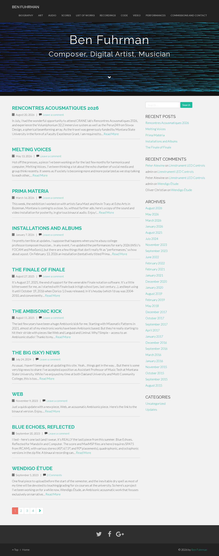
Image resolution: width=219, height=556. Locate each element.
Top (16, 549)
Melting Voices (31, 149)
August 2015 (153, 385)
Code (124, 15)
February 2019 (155, 300)
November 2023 (156, 245)
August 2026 (153, 208)
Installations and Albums (47, 228)
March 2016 (153, 355)
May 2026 (152, 214)
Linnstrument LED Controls (187, 165)
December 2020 (156, 281)
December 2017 (156, 312)
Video (137, 15)
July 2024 (151, 239)
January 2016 (154, 361)
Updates (151, 409)
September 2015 (156, 379)
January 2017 (154, 336)
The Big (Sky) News (36, 353)
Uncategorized (155, 403)
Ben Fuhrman (25, 6)
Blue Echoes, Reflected (43, 427)
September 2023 (156, 251)
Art (40, 15)
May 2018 (152, 306)
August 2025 (153, 232)
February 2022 (155, 263)
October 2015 (154, 373)
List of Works (85, 15)
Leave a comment (53, 114)
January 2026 (154, 226)
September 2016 (156, 348)
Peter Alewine (155, 165)
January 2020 (154, 287)
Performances (155, 15)
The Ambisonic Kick (37, 311)
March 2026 (153, 220)
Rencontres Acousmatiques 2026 (55, 108)
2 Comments (54, 475)
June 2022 (152, 257)
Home (26, 549)
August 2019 (153, 293)
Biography (26, 15)
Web (17, 394)
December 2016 (156, 342)
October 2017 (154, 318)
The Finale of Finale (38, 270)
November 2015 (156, 367)
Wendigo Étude (32, 468)
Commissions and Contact (189, 15)
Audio (52, 15)
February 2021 (155, 269)
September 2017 (156, 324)
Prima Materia (30, 191)
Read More (111, 134)
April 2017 (152, 330)
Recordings (108, 15)
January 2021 (154, 275)
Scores (66, 15)
